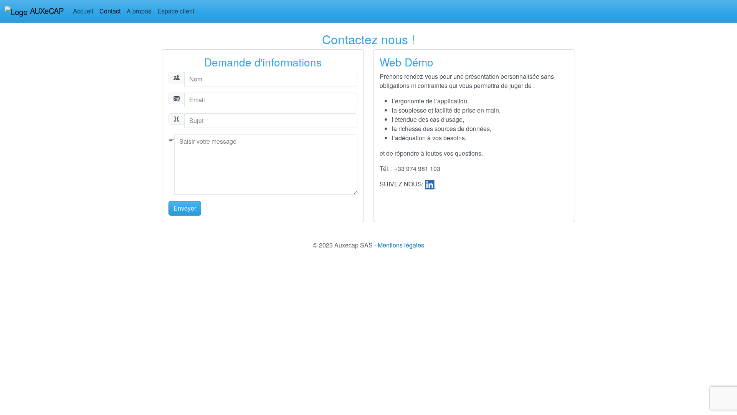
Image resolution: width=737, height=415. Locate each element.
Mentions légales (401, 245)
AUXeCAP (46, 10)
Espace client (175, 11)
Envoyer (185, 208)
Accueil (83, 11)
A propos (139, 11)
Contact (110, 11)
